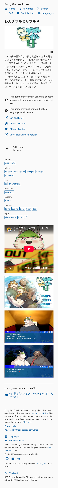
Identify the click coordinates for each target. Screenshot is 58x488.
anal (15, 171)
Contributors (27, 13)
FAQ (11, 13)
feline (7, 209)
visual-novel (10, 217)
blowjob (30, 171)
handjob (9, 175)
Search (44, 8)
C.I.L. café (10, 163)
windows (9, 192)
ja (6, 184)
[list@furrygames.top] (12, 459)
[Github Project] (7, 459)
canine (15, 209)
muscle (8, 171)
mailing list (41, 463)
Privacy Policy (11, 426)
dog (34, 209)
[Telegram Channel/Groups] (18, 459)
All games (28, 8)
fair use (27, 422)
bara (20, 217)
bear (22, 209)
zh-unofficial (14, 184)
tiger (28, 209)
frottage (40, 171)
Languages (47, 13)
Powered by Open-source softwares (21, 430)
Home (12, 8)
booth (8, 200)
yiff (25, 217)
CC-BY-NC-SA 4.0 (39, 413)
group (22, 171)
